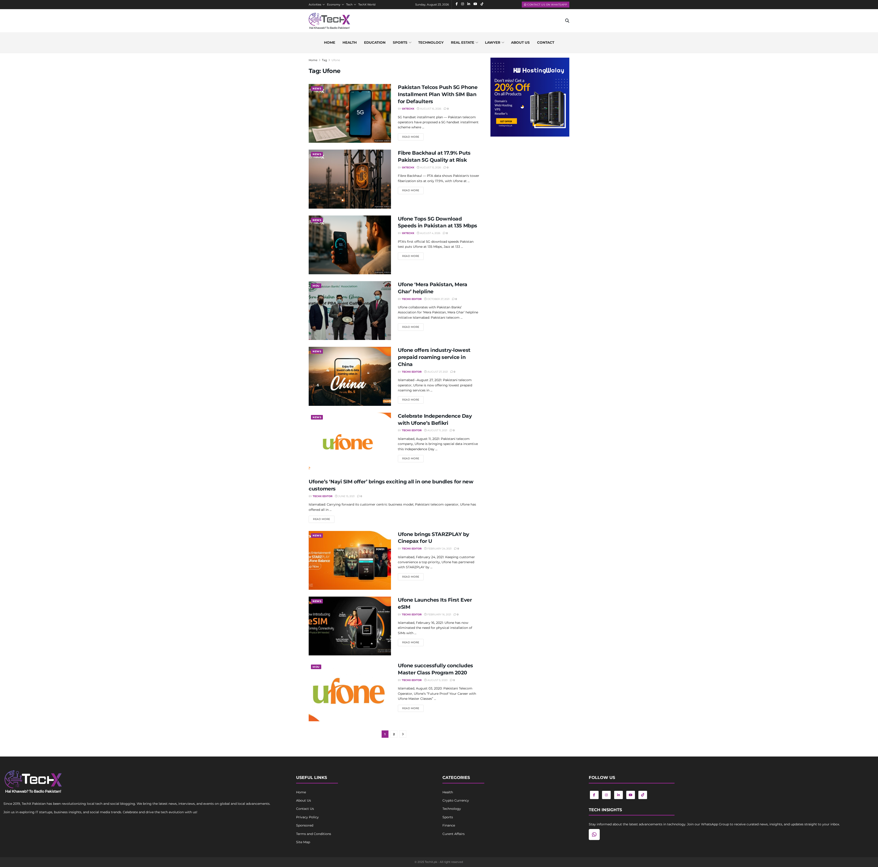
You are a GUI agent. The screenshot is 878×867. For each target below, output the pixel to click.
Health (350, 42)
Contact (545, 42)
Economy (333, 4)
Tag (324, 60)
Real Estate (462, 42)
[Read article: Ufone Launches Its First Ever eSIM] (350, 626)
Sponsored (304, 825)
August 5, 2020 (437, 680)
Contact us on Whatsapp (547, 4)
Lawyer (492, 42)
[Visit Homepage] (329, 21)
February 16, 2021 (439, 614)
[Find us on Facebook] (594, 795)
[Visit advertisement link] (529, 97)
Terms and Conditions (313, 834)
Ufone (336, 60)
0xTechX (408, 108)
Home (329, 42)
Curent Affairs (453, 834)
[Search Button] (567, 21)
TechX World (366, 4)
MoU (316, 285)
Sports (400, 42)
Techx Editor (412, 299)
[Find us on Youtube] (630, 795)
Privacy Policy (307, 817)
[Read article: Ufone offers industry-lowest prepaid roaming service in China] (350, 376)
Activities (315, 4)
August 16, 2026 (430, 108)
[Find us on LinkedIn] (618, 795)
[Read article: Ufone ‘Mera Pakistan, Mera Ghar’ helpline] (350, 310)
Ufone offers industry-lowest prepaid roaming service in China (434, 357)
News (317, 88)
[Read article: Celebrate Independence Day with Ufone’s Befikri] (350, 442)
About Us (303, 800)
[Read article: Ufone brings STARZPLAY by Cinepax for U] (350, 560)
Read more (413, 136)
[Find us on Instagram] (606, 795)
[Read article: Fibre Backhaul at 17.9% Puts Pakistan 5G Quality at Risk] (350, 179)
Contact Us (305, 809)
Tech (349, 4)
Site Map (303, 842)
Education (374, 42)
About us (520, 42)
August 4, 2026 (429, 233)
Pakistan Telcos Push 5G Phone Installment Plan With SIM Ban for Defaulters (437, 94)
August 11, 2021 (437, 430)
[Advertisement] (529, 178)
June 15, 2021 (346, 496)
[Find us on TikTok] (642, 795)
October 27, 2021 (438, 299)
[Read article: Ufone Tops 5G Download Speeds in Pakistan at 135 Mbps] (350, 244)
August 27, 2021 (437, 371)
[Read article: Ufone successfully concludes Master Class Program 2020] (350, 691)
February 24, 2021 (439, 548)
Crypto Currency (455, 800)
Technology (431, 42)
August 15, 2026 (430, 167)
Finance (448, 825)
